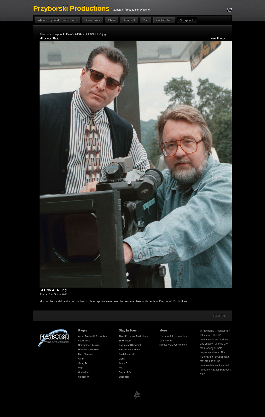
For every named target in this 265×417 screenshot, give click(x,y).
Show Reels (92, 20)
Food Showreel (85, 354)
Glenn (112, 20)
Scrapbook (187, 20)
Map (145, 20)
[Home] (53, 346)
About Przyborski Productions (57, 20)
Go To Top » (220, 316)
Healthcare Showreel (88, 349)
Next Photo (217, 38)
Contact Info (164, 20)
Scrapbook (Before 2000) (67, 34)
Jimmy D (129, 20)
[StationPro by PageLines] (136, 396)
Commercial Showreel (89, 344)
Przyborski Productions (71, 8)
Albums (44, 34)
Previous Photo (50, 38)
